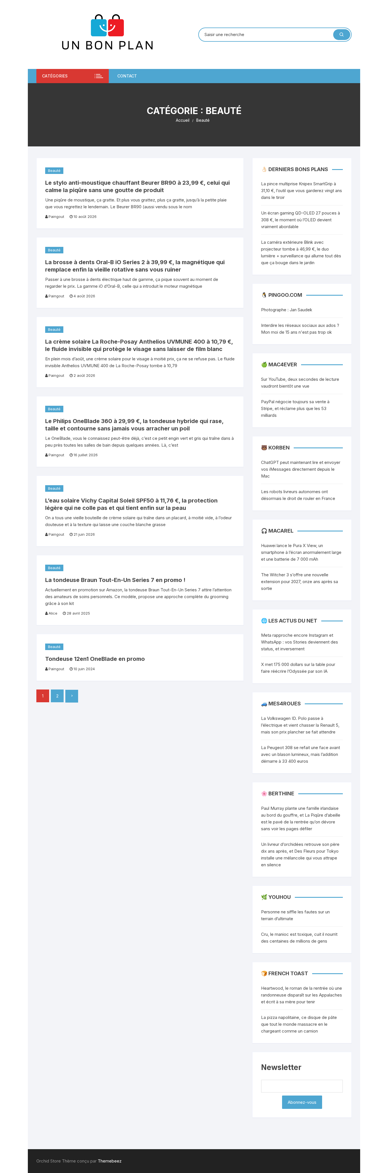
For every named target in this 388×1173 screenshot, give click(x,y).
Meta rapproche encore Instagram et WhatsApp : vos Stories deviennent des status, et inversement (299, 641)
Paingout (56, 216)
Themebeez (110, 1161)
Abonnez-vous (302, 1102)
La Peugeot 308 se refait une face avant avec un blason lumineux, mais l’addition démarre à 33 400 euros (300, 754)
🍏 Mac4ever (279, 364)
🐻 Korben (275, 448)
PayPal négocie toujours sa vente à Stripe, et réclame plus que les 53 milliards (295, 408)
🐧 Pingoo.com (281, 295)
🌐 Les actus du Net (289, 621)
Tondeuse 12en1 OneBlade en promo (95, 658)
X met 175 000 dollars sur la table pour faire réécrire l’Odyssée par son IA (298, 668)
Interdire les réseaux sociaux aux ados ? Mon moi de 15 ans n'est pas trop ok (300, 329)
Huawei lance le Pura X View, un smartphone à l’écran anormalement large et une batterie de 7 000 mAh (301, 552)
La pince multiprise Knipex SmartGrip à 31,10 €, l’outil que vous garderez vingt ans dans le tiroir (301, 190)
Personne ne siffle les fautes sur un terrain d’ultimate (295, 915)
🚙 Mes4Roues (281, 704)
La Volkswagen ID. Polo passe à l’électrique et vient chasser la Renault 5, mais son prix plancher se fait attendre (300, 725)
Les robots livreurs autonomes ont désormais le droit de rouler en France (298, 495)
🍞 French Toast (284, 973)
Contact (127, 75)
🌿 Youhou (276, 897)
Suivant (71, 696)
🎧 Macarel (277, 531)
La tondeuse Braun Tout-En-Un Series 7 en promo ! (115, 580)
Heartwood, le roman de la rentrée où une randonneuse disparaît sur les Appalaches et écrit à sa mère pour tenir (301, 994)
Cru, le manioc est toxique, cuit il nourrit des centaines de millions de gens (299, 938)
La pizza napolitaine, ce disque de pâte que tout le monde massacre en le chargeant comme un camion (299, 1024)
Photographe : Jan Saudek (286, 309)
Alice (53, 613)
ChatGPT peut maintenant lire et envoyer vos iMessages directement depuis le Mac (300, 469)
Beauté (54, 170)
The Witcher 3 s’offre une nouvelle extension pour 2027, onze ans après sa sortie (299, 581)
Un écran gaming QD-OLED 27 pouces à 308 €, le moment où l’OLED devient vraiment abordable (300, 219)
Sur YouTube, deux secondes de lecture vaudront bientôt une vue (300, 383)
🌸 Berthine (277, 793)
